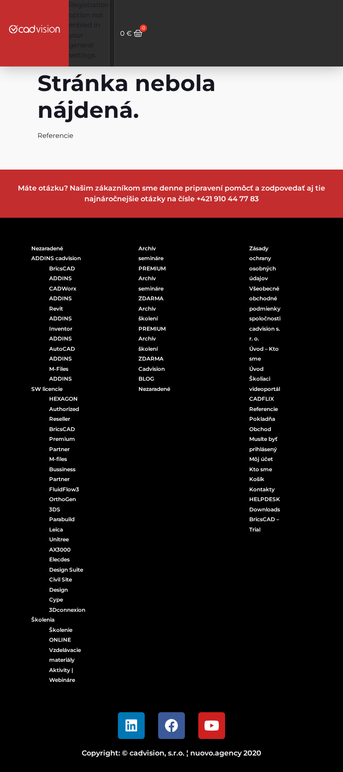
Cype (56, 599)
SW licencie (47, 389)
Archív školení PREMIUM (152, 318)
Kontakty (262, 489)
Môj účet (261, 459)
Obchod (260, 429)
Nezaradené (47, 248)
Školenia (42, 619)
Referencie (263, 409)
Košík (256, 479)
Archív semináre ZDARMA (150, 288)
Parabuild (62, 519)
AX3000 (60, 549)
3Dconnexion (67, 609)
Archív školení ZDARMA (150, 348)
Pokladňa (262, 418)
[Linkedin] (131, 725)
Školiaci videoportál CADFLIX (264, 388)
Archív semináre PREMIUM (152, 258)
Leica (56, 529)
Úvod (256, 368)
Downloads (264, 509)
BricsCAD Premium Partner (62, 439)
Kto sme (260, 469)
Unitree (59, 539)
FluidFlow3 (64, 489)
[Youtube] (211, 725)
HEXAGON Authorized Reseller (64, 408)
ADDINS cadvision (56, 258)
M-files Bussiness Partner (62, 469)
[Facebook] (171, 725)
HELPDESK (264, 499)
